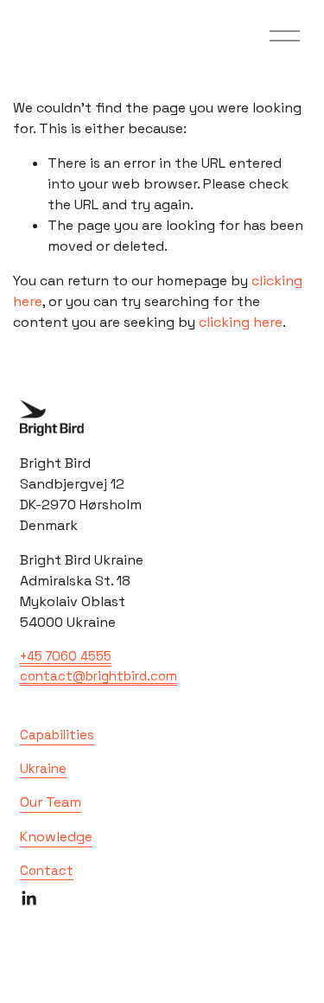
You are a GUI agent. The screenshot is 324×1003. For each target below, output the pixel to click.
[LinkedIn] (28, 898)
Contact (46, 870)
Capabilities (57, 734)
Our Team (50, 802)
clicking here (241, 322)
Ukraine (43, 768)
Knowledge (56, 836)
